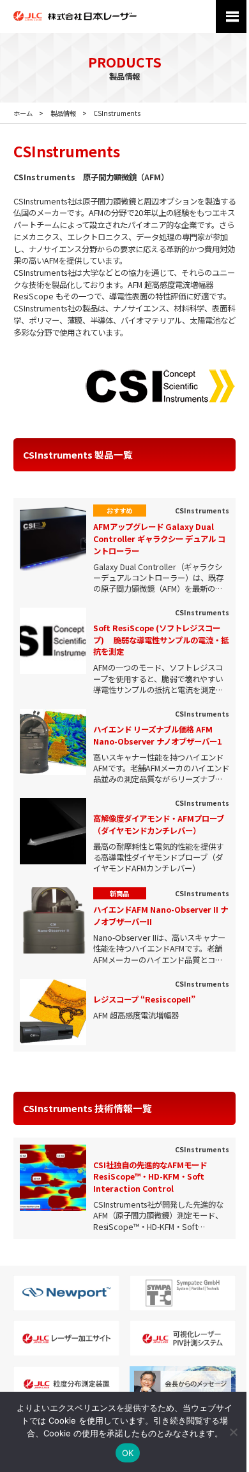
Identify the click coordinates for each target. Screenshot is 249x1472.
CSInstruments (116, 113)
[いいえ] (233, 1432)
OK (128, 1453)
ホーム (23, 113)
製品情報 (63, 113)
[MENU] (232, 16)
